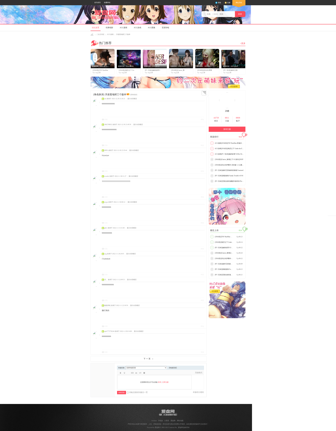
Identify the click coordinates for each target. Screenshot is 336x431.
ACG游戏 (137, 28)
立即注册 (165, 382)
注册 (228, 3)
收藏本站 (107, 2)
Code (140, 373)
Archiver (154, 421)
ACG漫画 (123, 28)
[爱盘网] (105, 19)
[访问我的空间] (227, 108)
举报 (202, 119)
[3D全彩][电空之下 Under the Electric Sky (227, 242)
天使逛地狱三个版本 (123, 34)
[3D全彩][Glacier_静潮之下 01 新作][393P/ (227, 159)
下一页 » (149, 359)
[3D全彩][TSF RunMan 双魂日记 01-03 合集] (228, 237)
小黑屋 (166, 421)
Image (128, 373)
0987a (106, 150)
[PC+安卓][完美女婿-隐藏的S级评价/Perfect (228, 181)
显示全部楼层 (132, 99)
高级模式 (198, 373)
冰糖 (227, 111)
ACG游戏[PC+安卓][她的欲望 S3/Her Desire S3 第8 (228, 154)
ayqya (106, 202)
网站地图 (180, 421)
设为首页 (97, 2)
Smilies (144, 373)
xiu (105, 99)
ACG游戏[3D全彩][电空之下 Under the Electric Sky (228, 148)
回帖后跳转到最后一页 (138, 392)
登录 (159, 382)
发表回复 (121, 392)
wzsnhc (106, 176)
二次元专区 (100, 34)
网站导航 (239, 3)
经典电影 (109, 28)
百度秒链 (165, 28)
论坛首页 (95, 28)
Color (124, 373)
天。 (105, 280)
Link (132, 373)
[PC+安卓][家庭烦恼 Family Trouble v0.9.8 (227, 176)
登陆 (219, 3)
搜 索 (240, 14)
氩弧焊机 (107, 305)
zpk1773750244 (109, 331)
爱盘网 (92, 34)
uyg (105, 254)
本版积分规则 (198, 392)
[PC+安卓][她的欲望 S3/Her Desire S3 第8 (227, 247)
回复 (106, 119)
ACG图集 (151, 28)
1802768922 (108, 124)
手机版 (160, 421)
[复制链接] (133, 95)
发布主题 (227, 129)
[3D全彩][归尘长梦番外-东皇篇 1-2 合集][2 (228, 165)
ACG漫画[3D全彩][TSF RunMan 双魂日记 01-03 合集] (228, 143)
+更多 (242, 43)
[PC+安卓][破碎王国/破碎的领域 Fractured (227, 170)
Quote (136, 373)
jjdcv (105, 228)
